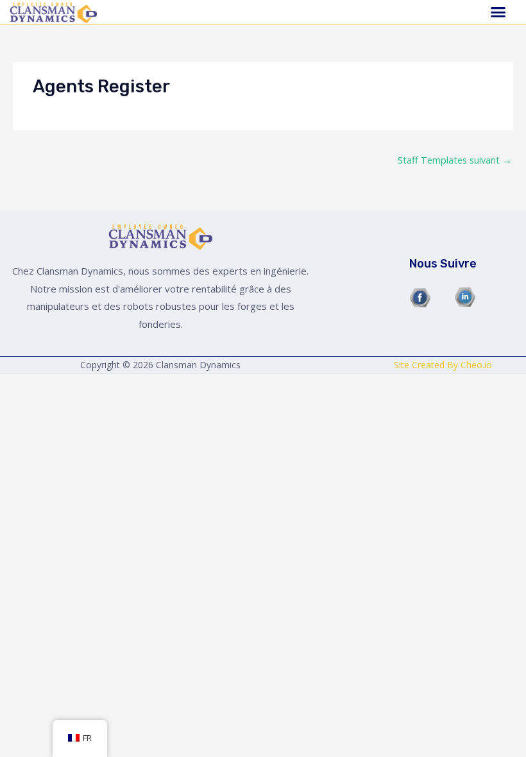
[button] (498, 12)
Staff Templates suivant (455, 159)
